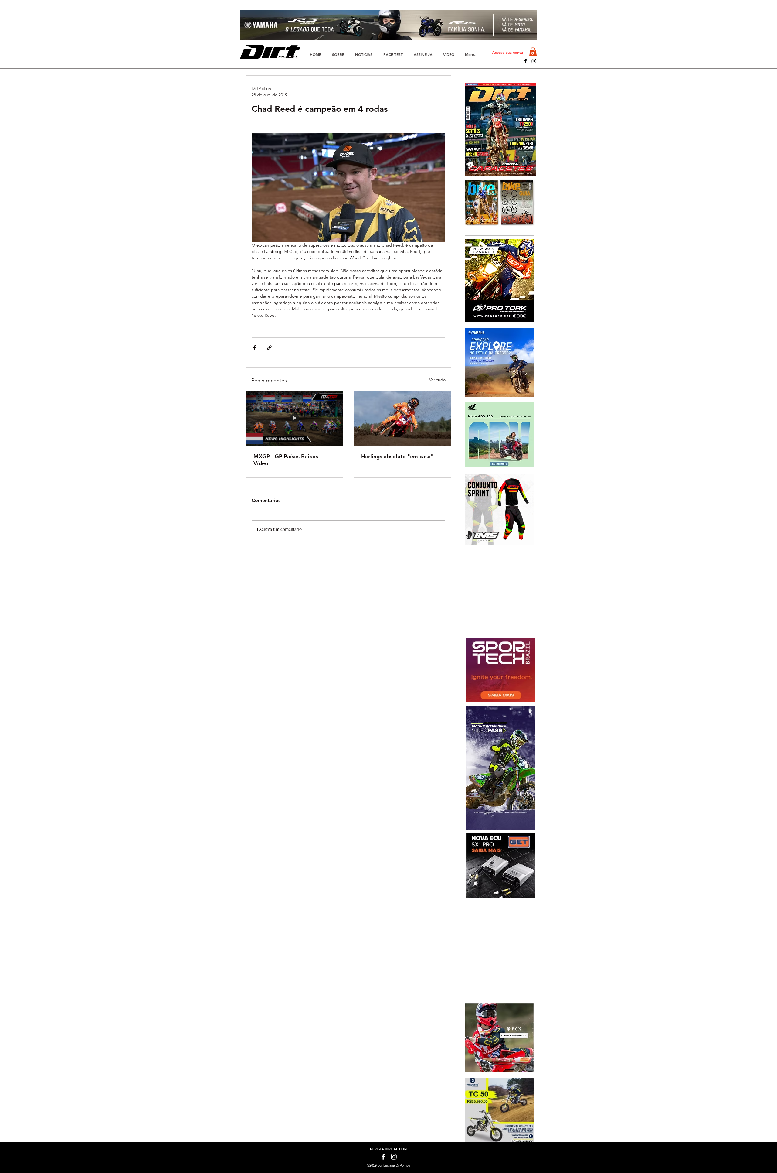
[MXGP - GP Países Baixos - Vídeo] (294, 418)
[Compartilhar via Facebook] (254, 348)
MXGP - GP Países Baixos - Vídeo (287, 460)
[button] (533, 51)
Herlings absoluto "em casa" (397, 456)
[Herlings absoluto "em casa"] (402, 418)
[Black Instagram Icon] (534, 61)
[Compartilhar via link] (269, 348)
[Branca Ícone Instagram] (394, 1157)
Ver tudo (437, 379)
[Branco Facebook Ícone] (383, 1157)
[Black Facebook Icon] (525, 61)
